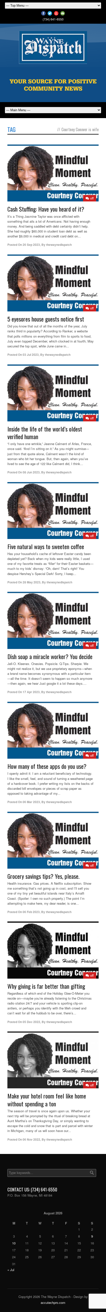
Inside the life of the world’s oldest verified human (44, 432)
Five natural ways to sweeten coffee (45, 546)
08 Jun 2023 (31, 472)
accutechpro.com (53, 1302)
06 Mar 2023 (31, 802)
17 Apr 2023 (31, 692)
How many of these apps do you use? (47, 766)
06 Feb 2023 (31, 912)
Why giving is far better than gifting (46, 986)
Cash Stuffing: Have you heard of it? (45, 208)
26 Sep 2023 (31, 244)
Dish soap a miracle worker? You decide (49, 656)
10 (14, 1243)
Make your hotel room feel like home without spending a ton (46, 1099)
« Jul (10, 1269)
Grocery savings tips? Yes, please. (43, 876)
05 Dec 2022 (31, 1022)
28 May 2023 (31, 582)
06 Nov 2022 (31, 1139)
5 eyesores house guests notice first (45, 318)
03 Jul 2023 (31, 354)
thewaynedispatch (59, 244)
